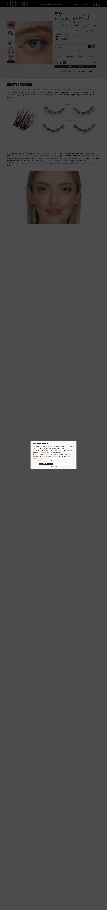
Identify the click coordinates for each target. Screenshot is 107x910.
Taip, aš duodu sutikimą (46, 464)
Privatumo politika (40, 443)
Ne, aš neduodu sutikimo (61, 464)
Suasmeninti (54, 466)
